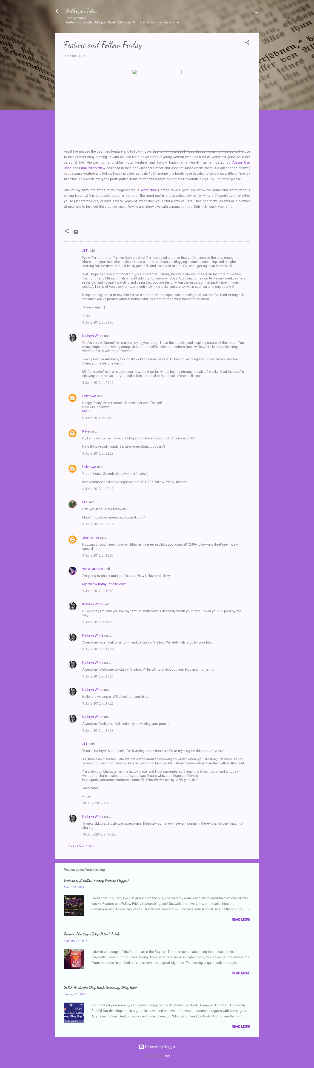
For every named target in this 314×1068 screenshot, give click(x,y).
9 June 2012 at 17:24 (98, 649)
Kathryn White (92, 336)
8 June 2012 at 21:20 (98, 418)
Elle (84, 502)
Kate (85, 431)
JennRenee (90, 537)
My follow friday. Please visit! (104, 584)
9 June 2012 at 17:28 (98, 731)
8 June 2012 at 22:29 (98, 453)
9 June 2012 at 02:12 (98, 489)
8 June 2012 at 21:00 (98, 322)
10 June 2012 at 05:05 (98, 803)
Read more (241, 919)
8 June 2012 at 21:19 (98, 383)
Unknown (89, 396)
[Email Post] (76, 233)
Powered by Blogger (159, 1047)
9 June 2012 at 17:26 (98, 676)
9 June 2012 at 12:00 (98, 591)
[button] (247, 43)
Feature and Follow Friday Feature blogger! (96, 880)
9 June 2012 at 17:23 (98, 622)
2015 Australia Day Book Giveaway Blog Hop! (100, 987)
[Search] (256, 13)
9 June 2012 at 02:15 (98, 524)
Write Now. (148, 190)
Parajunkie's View (92, 168)
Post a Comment (81, 845)
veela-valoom (92, 569)
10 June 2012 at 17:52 (98, 834)
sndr (167, 1055)
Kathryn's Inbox (82, 11)
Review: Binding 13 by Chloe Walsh (91, 933)
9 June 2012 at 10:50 (98, 555)
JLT (85, 251)
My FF (86, 411)
